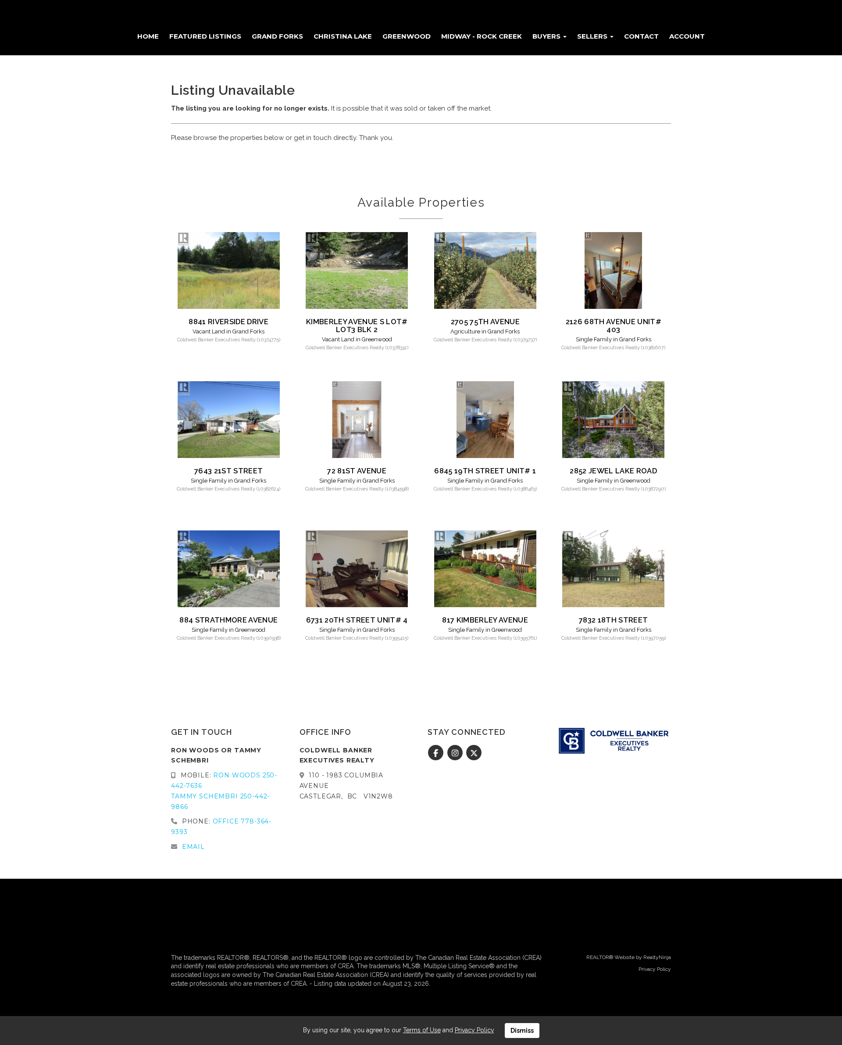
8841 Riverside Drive (228, 321)
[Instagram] (455, 753)
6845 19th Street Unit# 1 (485, 470)
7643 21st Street (228, 470)
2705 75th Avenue (485, 321)
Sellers (593, 36)
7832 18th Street (613, 620)
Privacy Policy (655, 969)
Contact (641, 36)
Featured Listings (205, 36)
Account (687, 36)
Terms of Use (422, 1030)
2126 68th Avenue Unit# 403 (613, 325)
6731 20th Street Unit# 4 (357, 620)
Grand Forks (277, 36)
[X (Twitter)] (474, 753)
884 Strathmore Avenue (228, 620)
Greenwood (406, 36)
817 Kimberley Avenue (485, 620)
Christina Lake (343, 36)
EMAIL (193, 847)
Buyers (547, 36)
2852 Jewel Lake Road (613, 470)
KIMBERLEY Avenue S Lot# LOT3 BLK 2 (357, 325)
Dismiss (522, 1030)
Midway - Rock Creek (481, 36)
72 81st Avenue (356, 470)
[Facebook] (437, 753)
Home (148, 36)
